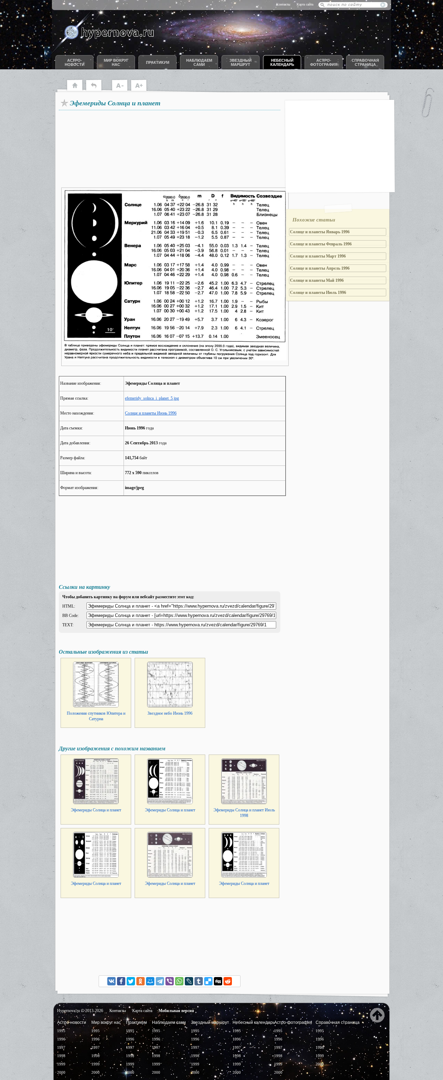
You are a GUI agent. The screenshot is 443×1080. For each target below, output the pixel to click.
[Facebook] (121, 981)
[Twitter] (131, 981)
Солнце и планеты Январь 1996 (320, 231)
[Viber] (169, 981)
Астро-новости (74, 62)
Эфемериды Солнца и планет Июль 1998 (244, 813)
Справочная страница (365, 62)
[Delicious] (208, 981)
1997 (61, 1047)
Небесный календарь (282, 62)
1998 (61, 1056)
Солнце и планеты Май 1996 (317, 280)
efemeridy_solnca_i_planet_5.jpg (152, 398)
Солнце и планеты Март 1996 (318, 256)
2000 (61, 1072)
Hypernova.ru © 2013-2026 (80, 1010)
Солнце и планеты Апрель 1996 (320, 268)
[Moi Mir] (150, 981)
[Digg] (218, 981)
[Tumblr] (199, 981)
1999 (61, 1064)
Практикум (157, 62)
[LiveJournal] (189, 981)
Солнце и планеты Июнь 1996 (151, 413)
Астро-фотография (323, 62)
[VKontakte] (111, 981)
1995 (61, 1031)
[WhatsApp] (179, 981)
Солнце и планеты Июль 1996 (318, 292)
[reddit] (228, 981)
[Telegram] (160, 981)
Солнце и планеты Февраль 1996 (321, 244)
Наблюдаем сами (199, 62)
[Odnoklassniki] (140, 981)
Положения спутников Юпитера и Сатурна (96, 716)
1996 (61, 1039)
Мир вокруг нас (116, 62)
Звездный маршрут (240, 62)
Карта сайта (305, 4)
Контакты (283, 4)
